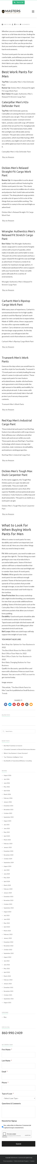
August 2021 (7, 1002)
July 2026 (6, 779)
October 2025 (8, 813)
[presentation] (17, 1134)
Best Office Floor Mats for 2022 (14, 653)
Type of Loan (8, 1094)
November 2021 (8, 991)
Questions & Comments (11, 1103)
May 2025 (7, 832)
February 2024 (8, 889)
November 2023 (8, 900)
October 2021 (8, 995)
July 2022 (6, 961)
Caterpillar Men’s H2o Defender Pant (16, 152)
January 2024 (8, 893)
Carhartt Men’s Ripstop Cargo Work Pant (18, 341)
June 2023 (7, 919)
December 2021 (8, 987)
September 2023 (9, 908)
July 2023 (6, 915)
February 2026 (8, 798)
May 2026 (7, 787)
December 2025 (8, 806)
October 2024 (8, 858)
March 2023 (7, 930)
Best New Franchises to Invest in (13, 745)
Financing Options (8, 1161)
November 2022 (8, 946)
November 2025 (8, 809)
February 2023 (8, 934)
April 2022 (7, 972)
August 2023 (7, 912)
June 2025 (7, 828)
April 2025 (7, 836)
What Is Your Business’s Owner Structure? (16, 753)
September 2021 (9, 999)
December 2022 (8, 942)
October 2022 (8, 949)
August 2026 (7, 775)
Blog (17, 24)
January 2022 (8, 983)
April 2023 (7, 927)
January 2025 (8, 847)
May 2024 (7, 877)
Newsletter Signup (9, 1121)
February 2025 (8, 843)
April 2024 (7, 881)
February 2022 (8, 980)
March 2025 (7, 840)
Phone (5, 1083)
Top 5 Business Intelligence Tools (13, 757)
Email (4, 1072)
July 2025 (6, 824)
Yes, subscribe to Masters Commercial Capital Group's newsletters (17, 1126)
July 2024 (6, 870)
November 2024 (8, 855)
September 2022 (9, 953)
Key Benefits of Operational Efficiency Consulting (18, 761)
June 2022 (7, 964)
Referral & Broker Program (21, 1161)
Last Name (7, 1061)
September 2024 (9, 862)
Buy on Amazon (8, 157)
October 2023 (8, 904)
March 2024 (7, 885)
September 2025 (9, 817)
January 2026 (8, 802)
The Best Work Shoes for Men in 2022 (16, 650)
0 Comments (26, 24)
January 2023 (8, 938)
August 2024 (7, 866)
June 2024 (7, 874)
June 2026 (7, 783)
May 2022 (7, 968)
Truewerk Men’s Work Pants (13, 404)
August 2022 (7, 957)
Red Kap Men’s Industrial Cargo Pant (16, 455)
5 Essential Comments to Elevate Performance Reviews (19, 749)
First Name (7, 1049)
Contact (32, 1161)
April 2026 (7, 790)
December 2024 (8, 851)
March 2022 (7, 976)
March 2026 (7, 794)
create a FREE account (24, 674)
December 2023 (8, 896)
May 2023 (7, 923)
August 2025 (7, 821)
